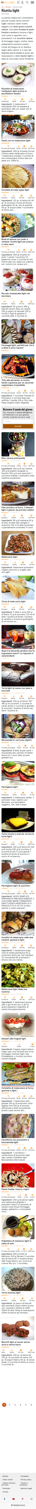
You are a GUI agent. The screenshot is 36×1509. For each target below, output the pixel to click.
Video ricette (7, 1480)
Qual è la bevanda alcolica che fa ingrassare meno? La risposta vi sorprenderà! (18, 653)
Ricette (5, 1476)
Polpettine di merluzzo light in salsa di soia (16, 1242)
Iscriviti (18, 426)
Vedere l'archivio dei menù (8, 1484)
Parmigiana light (10, 787)
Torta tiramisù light (11, 1292)
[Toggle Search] (27, 2)
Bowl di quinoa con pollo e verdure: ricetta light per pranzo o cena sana (18, 241)
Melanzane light (10, 557)
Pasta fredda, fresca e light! (15, 1189)
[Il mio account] (22, 2)
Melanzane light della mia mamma (14, 990)
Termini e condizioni (24, 1484)
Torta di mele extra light (14, 601)
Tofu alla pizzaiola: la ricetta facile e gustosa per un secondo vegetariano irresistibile (18, 382)
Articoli (5, 1492)
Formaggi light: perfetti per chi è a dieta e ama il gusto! (18, 346)
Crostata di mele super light (15, 190)
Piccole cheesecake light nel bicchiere (16, 294)
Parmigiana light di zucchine (16, 886)
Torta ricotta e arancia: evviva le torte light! (18, 835)
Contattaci (25, 1476)
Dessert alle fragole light (14, 1038)
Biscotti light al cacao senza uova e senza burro (16, 1343)
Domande (6, 1488)
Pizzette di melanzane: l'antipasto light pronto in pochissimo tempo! (14, 91)
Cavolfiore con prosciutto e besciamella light (15, 1141)
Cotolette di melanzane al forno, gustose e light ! (18, 1089)
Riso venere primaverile (13, 458)
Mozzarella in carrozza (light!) (17, 740)
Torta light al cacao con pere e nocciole (17, 689)
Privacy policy (26, 1480)
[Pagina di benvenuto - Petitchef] (3, 7)
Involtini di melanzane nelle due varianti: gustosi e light (17, 938)
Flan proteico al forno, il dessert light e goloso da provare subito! (18, 508)
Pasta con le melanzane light (16, 140)
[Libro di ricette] (18, 2)
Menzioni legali (26, 1488)
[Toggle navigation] (32, 2)
